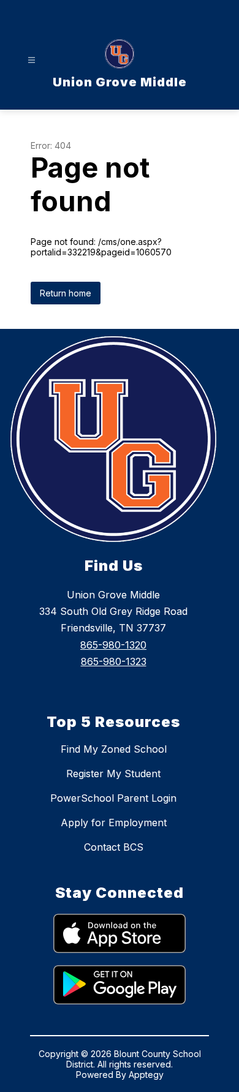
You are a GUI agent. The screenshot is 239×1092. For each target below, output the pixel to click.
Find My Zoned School (114, 749)
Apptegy (146, 1074)
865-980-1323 (113, 661)
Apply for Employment (114, 822)
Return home (65, 293)
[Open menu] (32, 60)
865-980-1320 (113, 645)
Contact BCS (113, 847)
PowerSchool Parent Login (113, 798)
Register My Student (113, 773)
